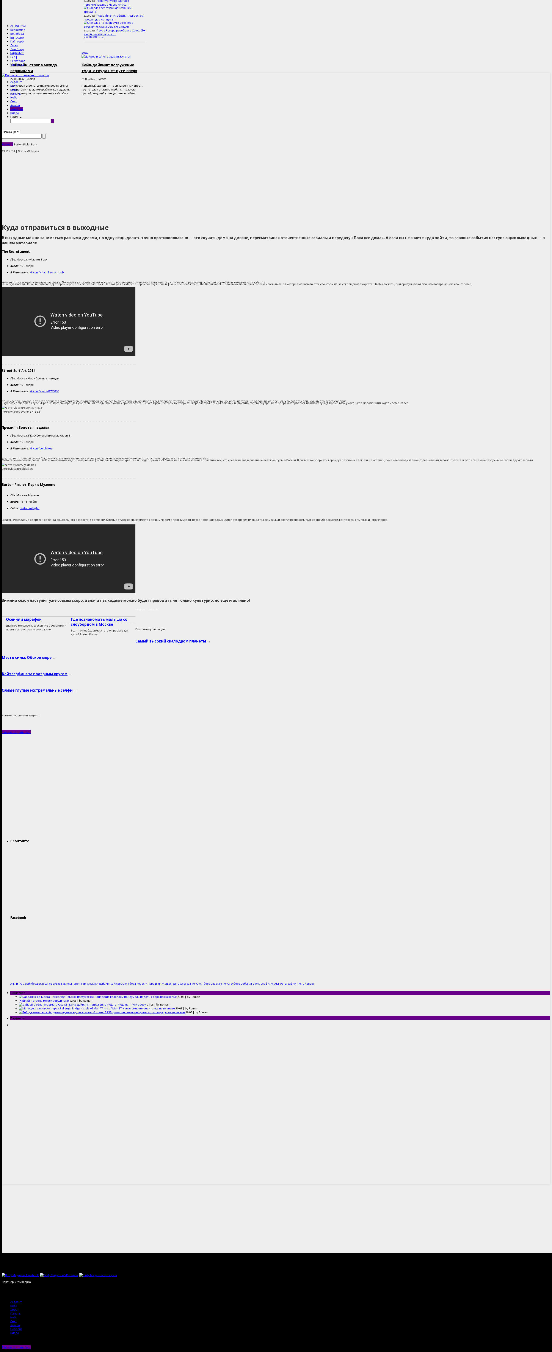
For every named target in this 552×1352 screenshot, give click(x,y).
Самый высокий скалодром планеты (170, 641)
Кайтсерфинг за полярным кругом (34, 673)
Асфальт (16, 82)
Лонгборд (17, 49)
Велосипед (17, 30)
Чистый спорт (305, 983)
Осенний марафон (24, 619)
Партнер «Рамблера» (16, 1282)
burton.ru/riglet (29, 508)
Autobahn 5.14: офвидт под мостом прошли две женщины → (114, 17)
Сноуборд (17, 65)
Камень (15, 93)
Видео (14, 113)
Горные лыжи (89, 983)
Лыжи (14, 45)
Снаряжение (219, 983)
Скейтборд (17, 61)
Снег (13, 101)
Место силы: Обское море (27, 657)
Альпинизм (18, 26)
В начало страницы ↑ (16, 732)
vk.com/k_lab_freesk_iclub (47, 272)
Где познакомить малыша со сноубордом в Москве (99, 622)
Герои (76, 983)
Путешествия (169, 983)
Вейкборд (17, 34)
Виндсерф (17, 37)
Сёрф (13, 57)
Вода (13, 86)
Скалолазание (187, 983)
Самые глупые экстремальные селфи (37, 690)
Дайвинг (104, 983)
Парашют (17, 53)
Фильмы (273, 983)
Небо (13, 97)
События (153, 609)
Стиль (256, 983)
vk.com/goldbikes (41, 448)
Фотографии (287, 983)
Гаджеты (66, 983)
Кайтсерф (17, 41)
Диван (14, 90)
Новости (16, 109)
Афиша (15, 105)
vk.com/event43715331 (44, 391)
